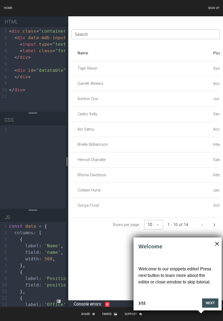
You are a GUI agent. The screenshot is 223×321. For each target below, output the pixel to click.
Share (85, 314)
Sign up (213, 8)
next (210, 303)
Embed (107, 314)
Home (8, 8)
